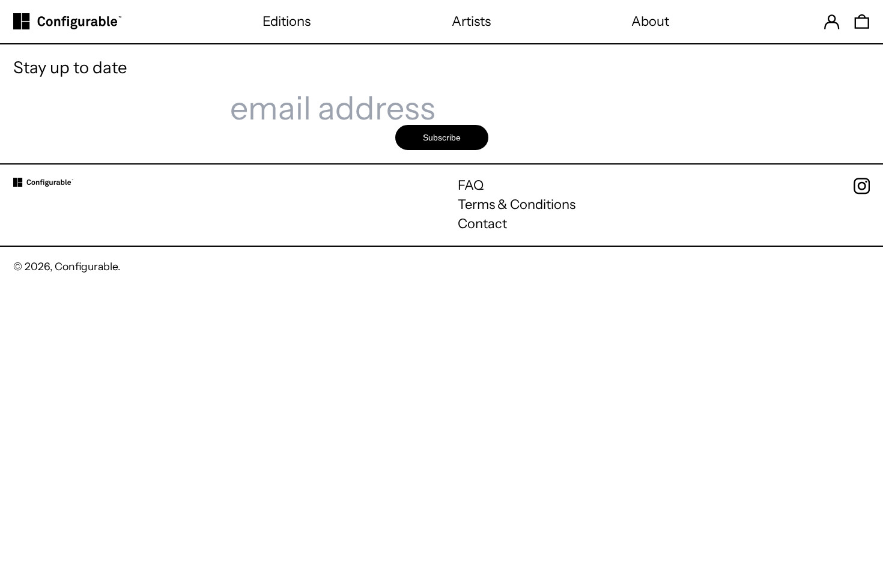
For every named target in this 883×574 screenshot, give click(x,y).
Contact (482, 224)
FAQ (471, 185)
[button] (862, 22)
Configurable (86, 266)
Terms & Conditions (516, 204)
